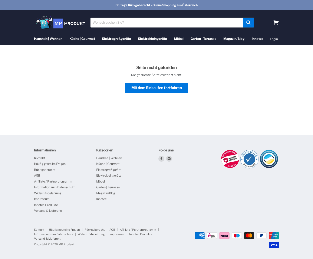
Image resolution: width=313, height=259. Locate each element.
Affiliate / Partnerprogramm (53, 181)
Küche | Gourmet (82, 39)
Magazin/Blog (234, 39)
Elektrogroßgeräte (116, 39)
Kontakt (39, 158)
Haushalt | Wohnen (48, 39)
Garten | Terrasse (203, 39)
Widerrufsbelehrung (47, 193)
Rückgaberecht (44, 169)
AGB (37, 175)
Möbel (179, 39)
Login (274, 39)
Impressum (42, 199)
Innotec (257, 39)
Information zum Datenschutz (54, 187)
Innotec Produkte (46, 205)
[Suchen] (248, 22)
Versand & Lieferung (48, 210)
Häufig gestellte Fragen (50, 163)
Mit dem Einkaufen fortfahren (156, 88)
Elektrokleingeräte (152, 39)
